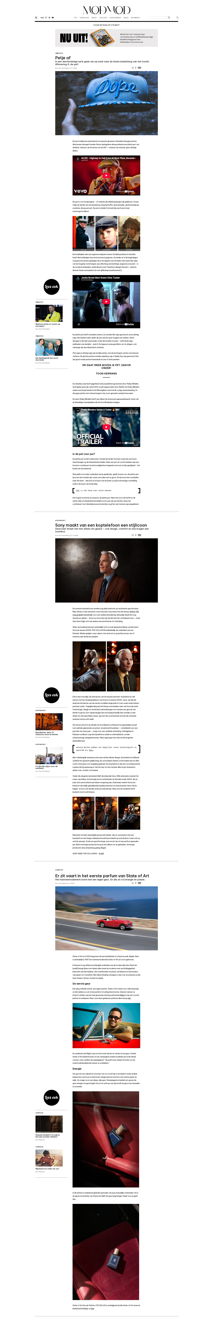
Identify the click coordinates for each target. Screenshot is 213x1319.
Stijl (75, 18)
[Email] (139, 68)
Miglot (122, 995)
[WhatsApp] (133, 68)
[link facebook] (46, 17)
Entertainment (115, 18)
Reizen (126, 18)
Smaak (94, 18)
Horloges (103, 18)
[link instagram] (49, 17)
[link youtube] (52, 17)
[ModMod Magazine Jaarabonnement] (106, 38)
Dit (78, 491)
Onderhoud (84, 18)
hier (129, 998)
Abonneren (135, 18)
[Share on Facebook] (136, 68)
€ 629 (101, 853)
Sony (91, 750)
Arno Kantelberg (64, 68)
